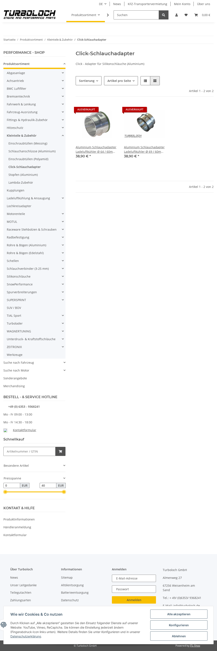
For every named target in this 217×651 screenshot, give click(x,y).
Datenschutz (70, 600)
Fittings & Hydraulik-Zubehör (27, 120)
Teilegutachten (20, 592)
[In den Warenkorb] (60, 451)
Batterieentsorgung (75, 592)
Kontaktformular (24, 430)
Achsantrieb (15, 81)
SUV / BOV (14, 308)
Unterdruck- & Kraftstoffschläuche (31, 339)
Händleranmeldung (17, 527)
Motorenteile (16, 214)
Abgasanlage (16, 73)
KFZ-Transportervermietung (147, 4)
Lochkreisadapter (19, 206)
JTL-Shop (195, 645)
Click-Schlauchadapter (24, 167)
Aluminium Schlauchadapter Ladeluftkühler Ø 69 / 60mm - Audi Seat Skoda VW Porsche (144, 149)
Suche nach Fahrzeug (18, 363)
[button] (176, 15)
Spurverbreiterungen (22, 292)
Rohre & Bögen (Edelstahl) (25, 253)
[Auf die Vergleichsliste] (99, 110)
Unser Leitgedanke (23, 585)
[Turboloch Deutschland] (29, 15)
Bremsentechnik (18, 96)
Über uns (203, 4)
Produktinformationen (19, 519)
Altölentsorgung (72, 585)
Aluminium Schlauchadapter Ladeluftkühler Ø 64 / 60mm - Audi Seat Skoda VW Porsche (96, 149)
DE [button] (101, 4)
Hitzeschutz (15, 128)
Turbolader (15, 323)
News (117, 4)
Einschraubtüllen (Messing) (27, 143)
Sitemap (67, 577)
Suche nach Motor (16, 370)
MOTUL (12, 222)
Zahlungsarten (20, 600)
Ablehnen (179, 636)
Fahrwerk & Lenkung (21, 104)
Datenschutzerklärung (25, 636)
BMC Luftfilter (16, 89)
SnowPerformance (20, 284)
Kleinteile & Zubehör (21, 136)
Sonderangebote (15, 378)
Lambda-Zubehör (20, 182)
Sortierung (87, 81)
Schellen (13, 261)
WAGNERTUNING (19, 331)
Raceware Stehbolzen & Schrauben (32, 229)
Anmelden (134, 600)
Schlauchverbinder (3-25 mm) (28, 269)
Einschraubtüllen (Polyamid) (28, 159)
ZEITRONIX (14, 347)
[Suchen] (163, 14)
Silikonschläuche (19, 276)
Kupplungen (15, 190)
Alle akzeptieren (179, 614)
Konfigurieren (179, 625)
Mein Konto (182, 4)
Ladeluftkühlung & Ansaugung (28, 198)
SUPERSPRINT (16, 300)
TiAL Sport (14, 316)
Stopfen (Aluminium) (23, 175)
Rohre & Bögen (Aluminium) (26, 245)
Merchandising (14, 386)
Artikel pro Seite (119, 81)
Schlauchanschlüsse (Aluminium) (32, 151)
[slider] (5, 492)
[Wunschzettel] (186, 15)
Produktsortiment (16, 64)
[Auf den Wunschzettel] (110, 110)
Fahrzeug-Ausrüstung (22, 112)
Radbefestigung (18, 237)
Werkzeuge (14, 355)
